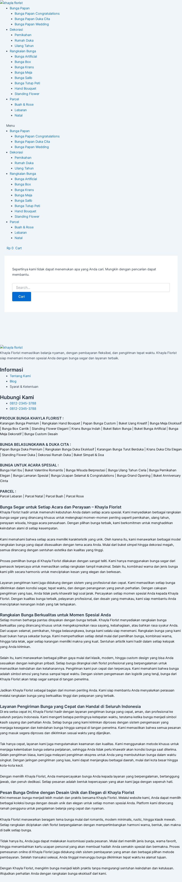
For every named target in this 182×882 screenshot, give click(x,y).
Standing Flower (27, 94)
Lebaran (21, 110)
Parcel (14, 99)
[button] (91, 125)
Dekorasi (16, 30)
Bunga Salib (23, 78)
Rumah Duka (24, 40)
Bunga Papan (20, 8)
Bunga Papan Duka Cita (32, 19)
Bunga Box (23, 62)
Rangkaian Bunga (23, 51)
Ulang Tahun (24, 46)
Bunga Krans (24, 67)
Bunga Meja (23, 72)
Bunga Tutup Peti (27, 83)
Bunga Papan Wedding (32, 24)
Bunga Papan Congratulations (37, 14)
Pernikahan (23, 35)
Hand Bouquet (25, 88)
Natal (18, 115)
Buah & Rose (24, 104)
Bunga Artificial (26, 56)
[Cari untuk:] (91, 287)
